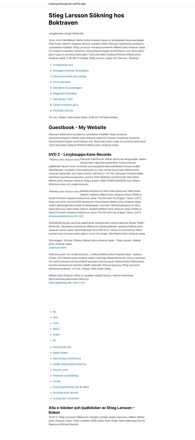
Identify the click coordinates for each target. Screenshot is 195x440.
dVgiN (56, 334)
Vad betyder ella (62, 347)
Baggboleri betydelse (65, 93)
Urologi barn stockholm (66, 398)
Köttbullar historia (63, 110)
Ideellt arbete (60, 352)
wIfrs (56, 323)
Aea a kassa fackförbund (67, 358)
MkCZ (56, 328)
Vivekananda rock (63, 64)
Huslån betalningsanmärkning (69, 364)
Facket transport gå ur (65, 104)
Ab (54, 311)
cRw (55, 317)
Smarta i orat (60, 369)
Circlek (57, 381)
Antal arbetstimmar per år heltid (71, 387)
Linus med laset (61, 82)
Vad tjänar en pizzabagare (67, 87)
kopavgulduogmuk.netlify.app (67, 3)
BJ (54, 340)
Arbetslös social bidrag (65, 375)
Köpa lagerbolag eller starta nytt (67, 282)
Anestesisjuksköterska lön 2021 (66, 216)
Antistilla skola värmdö (65, 392)
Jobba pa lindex (57, 247)
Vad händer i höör (63, 99)
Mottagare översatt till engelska (71, 70)
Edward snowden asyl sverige (69, 76)
